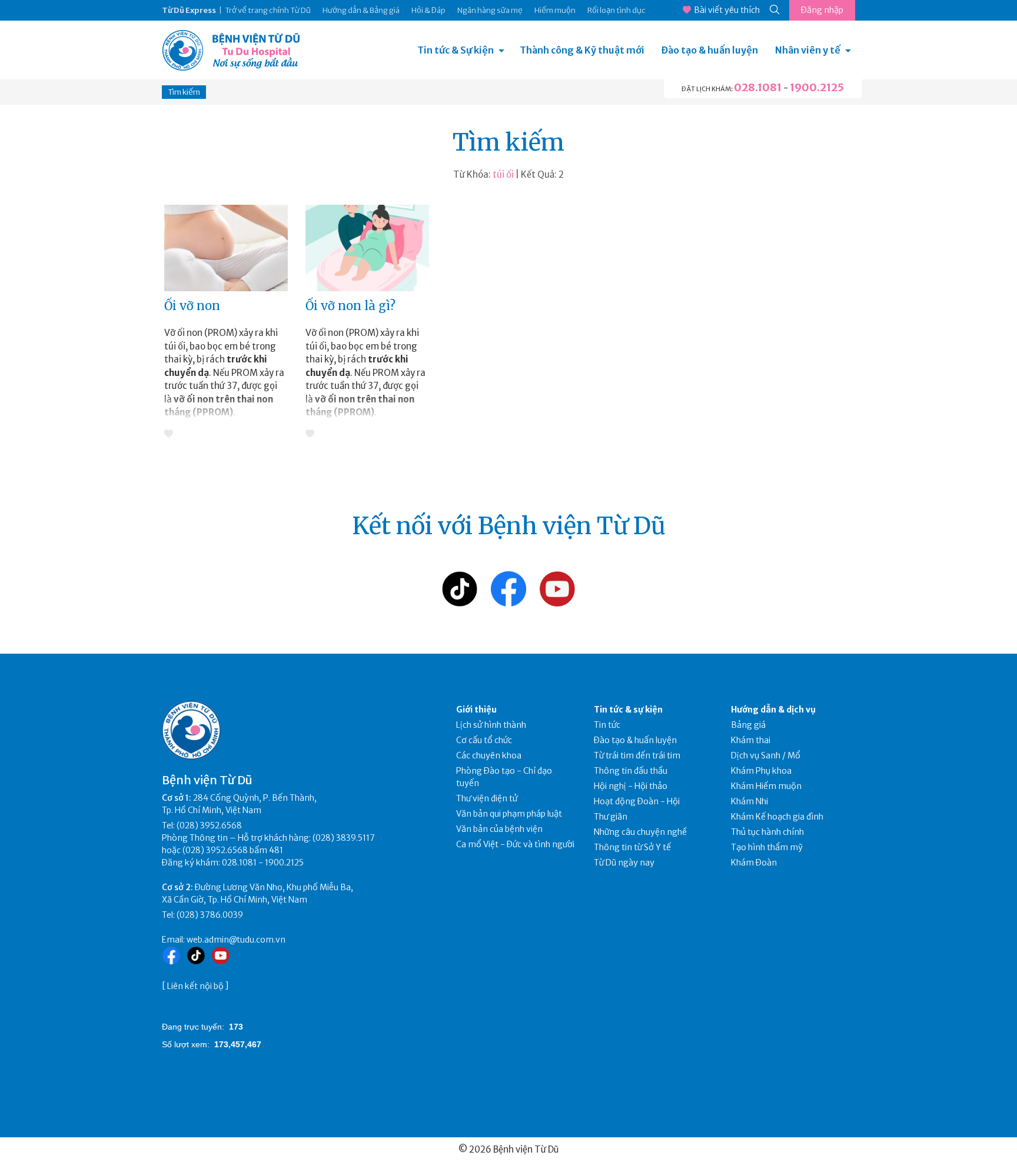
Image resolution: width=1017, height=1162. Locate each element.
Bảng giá (748, 725)
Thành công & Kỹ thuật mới (582, 50)
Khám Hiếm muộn (766, 786)
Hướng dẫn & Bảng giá (361, 10)
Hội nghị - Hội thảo (630, 786)
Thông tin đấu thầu (630, 770)
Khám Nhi (749, 801)
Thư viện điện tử (487, 798)
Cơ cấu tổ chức (484, 740)
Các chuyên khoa (488, 755)
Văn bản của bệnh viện (499, 829)
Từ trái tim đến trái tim (637, 755)
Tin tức (607, 725)
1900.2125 (817, 87)
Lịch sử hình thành (491, 725)
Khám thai (750, 740)
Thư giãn (610, 816)
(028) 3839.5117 (344, 838)
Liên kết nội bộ (195, 986)
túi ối (503, 174)
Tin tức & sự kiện (628, 709)
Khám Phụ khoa (761, 770)
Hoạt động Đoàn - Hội (637, 801)
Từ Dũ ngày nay (624, 862)
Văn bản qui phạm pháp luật (509, 813)
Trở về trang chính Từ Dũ (268, 10)
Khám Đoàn (754, 862)
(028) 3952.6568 (209, 825)
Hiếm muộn (555, 10)
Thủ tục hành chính (767, 832)
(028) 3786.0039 (210, 915)
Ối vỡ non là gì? (350, 305)
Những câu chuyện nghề (640, 832)
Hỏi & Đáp (428, 10)
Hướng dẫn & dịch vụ (773, 709)
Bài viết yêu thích (727, 10)
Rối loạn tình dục (616, 10)
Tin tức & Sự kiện (455, 50)
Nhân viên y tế (807, 50)
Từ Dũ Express (189, 10)
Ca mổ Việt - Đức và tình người (515, 844)
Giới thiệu (476, 709)
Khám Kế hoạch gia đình (777, 816)
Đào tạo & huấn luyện (710, 50)
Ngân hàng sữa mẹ (490, 10)
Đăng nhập (822, 10)
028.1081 (758, 87)
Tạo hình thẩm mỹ (767, 847)
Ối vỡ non (192, 305)
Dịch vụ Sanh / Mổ (765, 755)
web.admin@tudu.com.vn (236, 939)
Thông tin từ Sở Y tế (632, 847)
